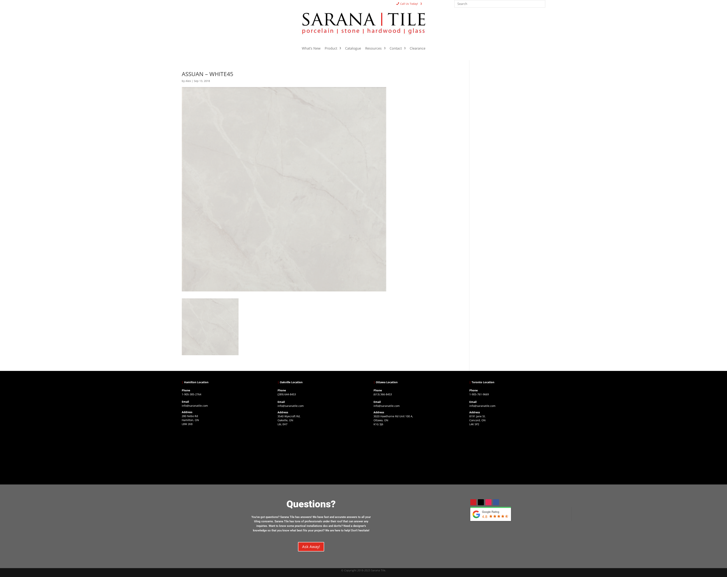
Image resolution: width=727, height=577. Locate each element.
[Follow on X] (481, 502)
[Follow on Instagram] (488, 502)
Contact (396, 49)
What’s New (311, 49)
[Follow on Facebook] (496, 502)
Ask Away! (311, 546)
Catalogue (353, 49)
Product (331, 49)
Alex (188, 81)
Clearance (417, 49)
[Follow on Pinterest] (473, 502)
